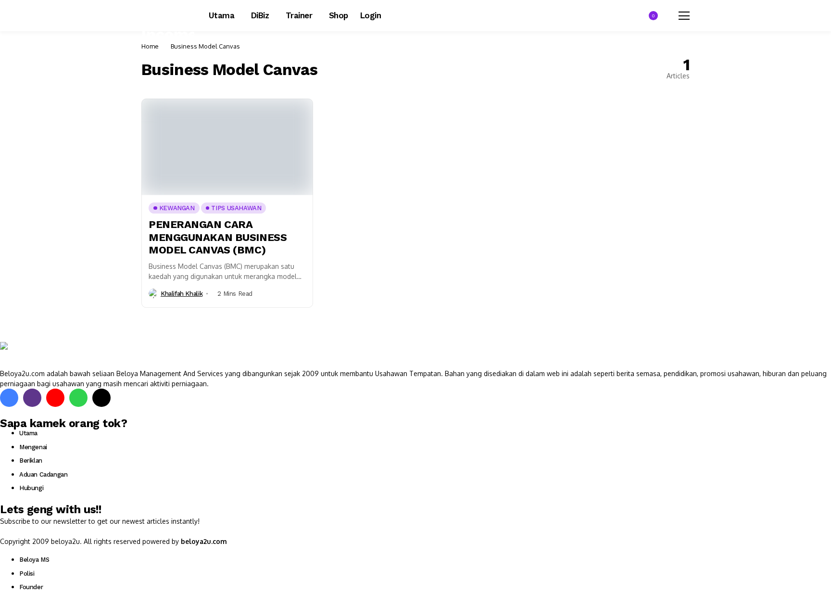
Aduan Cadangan (43, 474)
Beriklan (30, 460)
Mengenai (33, 447)
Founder (31, 587)
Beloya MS (34, 559)
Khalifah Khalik (181, 293)
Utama (28, 433)
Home (150, 46)
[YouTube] (55, 398)
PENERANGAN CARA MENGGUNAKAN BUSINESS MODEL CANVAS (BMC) (218, 237)
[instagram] (32, 398)
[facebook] (9, 398)
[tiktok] (101, 398)
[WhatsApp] (78, 398)
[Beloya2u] (26, 355)
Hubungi (31, 488)
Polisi (27, 573)
